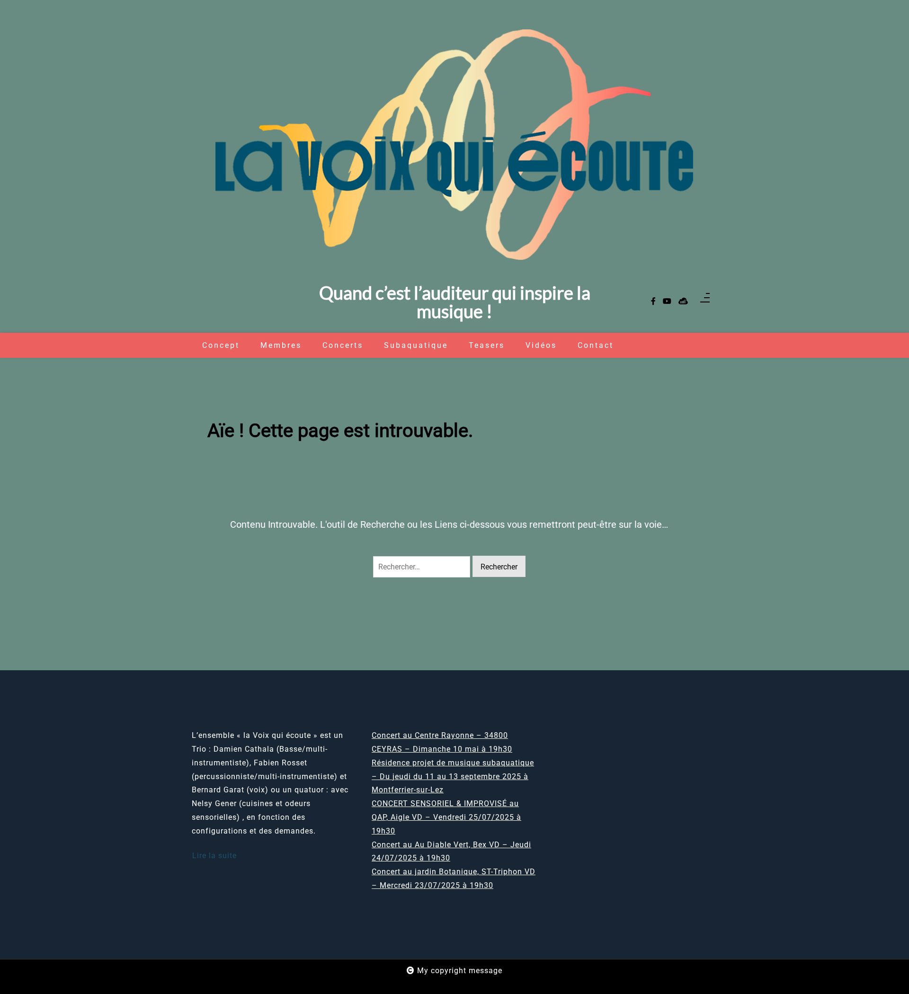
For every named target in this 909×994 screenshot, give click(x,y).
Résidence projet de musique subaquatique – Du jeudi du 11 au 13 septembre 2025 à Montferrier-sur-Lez (453, 776)
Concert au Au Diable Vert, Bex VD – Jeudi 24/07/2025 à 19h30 (451, 851)
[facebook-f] (653, 302)
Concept (221, 345)
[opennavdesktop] (705, 302)
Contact (596, 345)
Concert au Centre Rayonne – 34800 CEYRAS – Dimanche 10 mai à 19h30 (442, 742)
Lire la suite (214, 855)
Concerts (342, 345)
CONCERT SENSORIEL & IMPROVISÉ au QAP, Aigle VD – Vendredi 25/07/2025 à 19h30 (446, 817)
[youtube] (667, 302)
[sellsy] (683, 302)
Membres (281, 345)
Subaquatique (416, 345)
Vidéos (541, 345)
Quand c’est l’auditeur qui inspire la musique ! (454, 302)
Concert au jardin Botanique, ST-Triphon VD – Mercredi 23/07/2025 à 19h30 (453, 878)
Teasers (487, 345)
